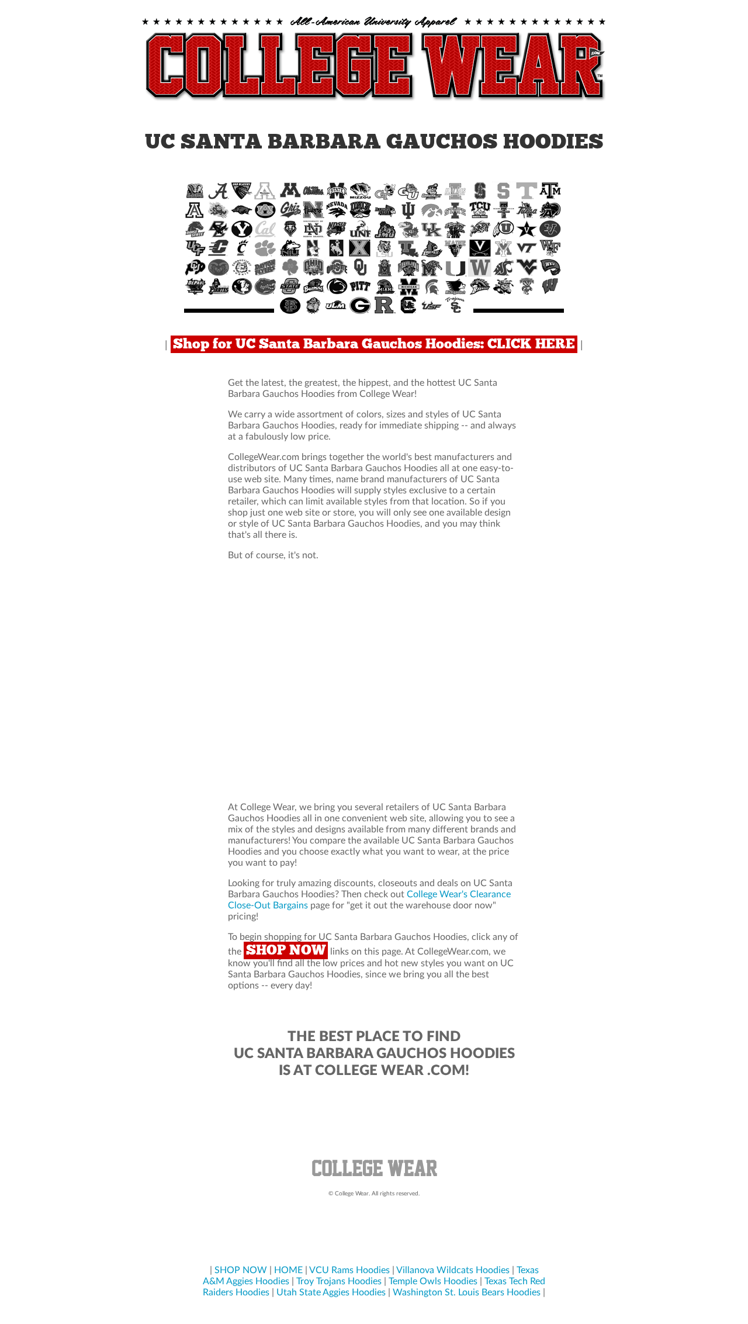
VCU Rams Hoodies (349, 1270)
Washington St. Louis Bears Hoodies (467, 1292)
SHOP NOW (285, 950)
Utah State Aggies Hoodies (331, 1292)
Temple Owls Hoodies (433, 1281)
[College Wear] (374, 1178)
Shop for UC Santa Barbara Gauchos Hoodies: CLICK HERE (374, 344)
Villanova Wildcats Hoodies (453, 1270)
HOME (288, 1270)
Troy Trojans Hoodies (339, 1281)
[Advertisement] (374, 681)
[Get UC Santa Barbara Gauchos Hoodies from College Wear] (374, 101)
